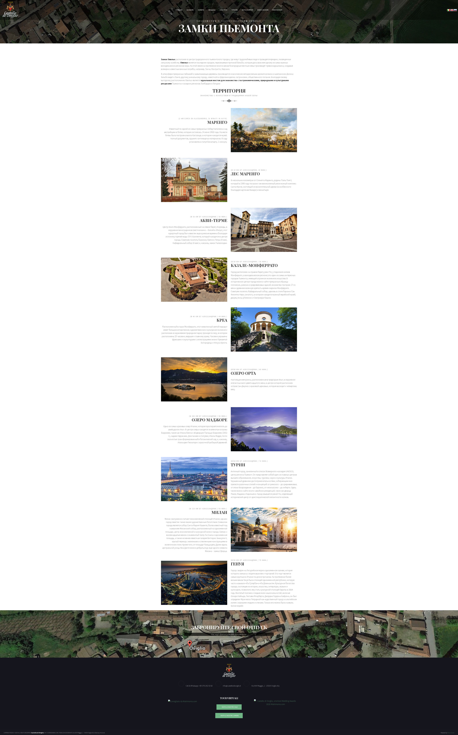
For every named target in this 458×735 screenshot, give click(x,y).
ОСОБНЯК (190, 10)
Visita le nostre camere (229, 715)
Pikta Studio (450, 733)
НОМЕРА (201, 10)
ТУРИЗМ (234, 10)
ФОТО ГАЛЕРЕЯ (247, 10)
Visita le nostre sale (229, 707)
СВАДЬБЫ (211, 10)
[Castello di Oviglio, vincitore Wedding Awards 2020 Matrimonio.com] (275, 702)
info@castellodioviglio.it (232, 686)
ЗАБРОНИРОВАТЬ (229, 641)
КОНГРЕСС (223, 10)
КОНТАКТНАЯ (277, 10)
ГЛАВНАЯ (179, 10)
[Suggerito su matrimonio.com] (182, 701)
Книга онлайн (262, 10)
